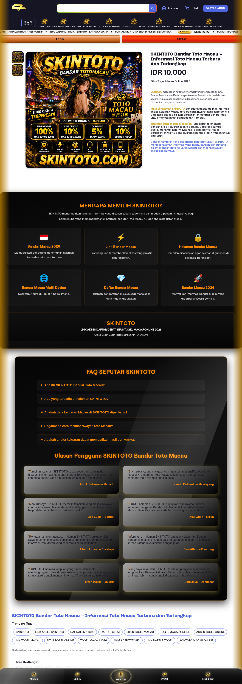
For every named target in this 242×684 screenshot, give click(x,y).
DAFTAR (182, 39)
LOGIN (60, 39)
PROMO (34, 678)
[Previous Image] (28, 110)
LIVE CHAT (208, 678)
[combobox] (103, 8)
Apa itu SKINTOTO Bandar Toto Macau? (74, 385)
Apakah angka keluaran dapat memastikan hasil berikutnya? (90, 439)
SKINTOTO (156, 91)
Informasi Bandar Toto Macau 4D (171, 123)
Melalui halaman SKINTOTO (168, 108)
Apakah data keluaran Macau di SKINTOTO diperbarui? (86, 412)
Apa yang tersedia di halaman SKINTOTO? (76, 399)
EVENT (164, 678)
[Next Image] (139, 110)
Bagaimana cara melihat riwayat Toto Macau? (78, 426)
